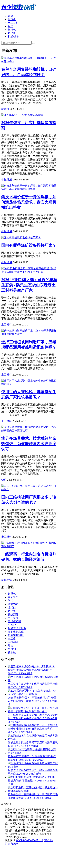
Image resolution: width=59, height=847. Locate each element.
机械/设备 (13, 36)
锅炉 (10, 26)
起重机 (12, 19)
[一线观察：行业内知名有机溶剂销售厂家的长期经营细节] (29, 546)
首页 (10, 15)
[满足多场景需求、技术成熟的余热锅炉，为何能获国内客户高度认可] (29, 430)
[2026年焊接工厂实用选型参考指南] (22, 115)
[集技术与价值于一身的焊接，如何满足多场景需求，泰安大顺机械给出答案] (29, 189)
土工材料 (13, 22)
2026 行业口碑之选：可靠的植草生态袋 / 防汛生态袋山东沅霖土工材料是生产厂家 (29, 285)
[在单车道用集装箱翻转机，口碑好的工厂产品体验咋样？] (29, 61)
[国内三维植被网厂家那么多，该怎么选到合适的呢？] (29, 489)
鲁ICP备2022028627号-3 (29, 840)
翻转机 (12, 29)
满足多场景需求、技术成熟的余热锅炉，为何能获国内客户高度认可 (28, 443)
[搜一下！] (33, 43)
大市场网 (13, 843)
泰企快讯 (11, 7)
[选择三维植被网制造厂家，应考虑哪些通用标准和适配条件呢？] (29, 334)
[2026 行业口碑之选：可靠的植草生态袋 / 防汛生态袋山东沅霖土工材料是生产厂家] (29, 271)
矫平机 (12, 33)
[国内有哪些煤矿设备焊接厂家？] (21, 237)
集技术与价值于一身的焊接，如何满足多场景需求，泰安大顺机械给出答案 (28, 202)
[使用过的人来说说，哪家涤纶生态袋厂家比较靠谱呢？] (29, 384)
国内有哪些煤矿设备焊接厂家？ (28, 245)
